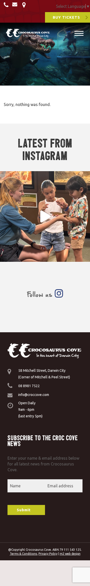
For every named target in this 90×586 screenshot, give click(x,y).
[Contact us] (7, 5)
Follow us (41, 294)
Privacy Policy (48, 553)
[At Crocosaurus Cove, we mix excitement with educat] (45, 216)
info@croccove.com (33, 395)
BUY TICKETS (66, 17)
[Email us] (16, 5)
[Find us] (24, 5)
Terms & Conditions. (24, 553)
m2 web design (70, 553)
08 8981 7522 (29, 386)
